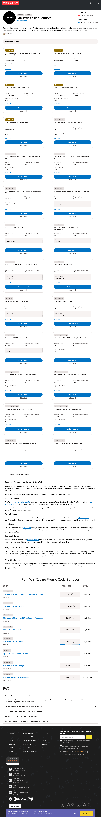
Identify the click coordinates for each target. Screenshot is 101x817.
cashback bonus (33, 540)
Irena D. (11, 34)
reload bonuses (83, 518)
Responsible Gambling (30, 751)
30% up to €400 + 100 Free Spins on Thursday (21, 264)
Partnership (45, 733)
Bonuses (12, 744)
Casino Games (13, 737)
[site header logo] (10, 3)
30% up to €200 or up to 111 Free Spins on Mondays (72, 191)
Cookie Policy (27, 747)
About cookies (71, 813)
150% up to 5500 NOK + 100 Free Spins (67, 53)
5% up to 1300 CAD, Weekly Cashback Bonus (20, 443)
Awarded (21, 15)
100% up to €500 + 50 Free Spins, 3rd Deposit (21, 375)
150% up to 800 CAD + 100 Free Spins (67, 88)
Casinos (11, 733)
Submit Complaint (28, 737)
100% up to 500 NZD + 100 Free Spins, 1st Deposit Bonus (71, 157)
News (11, 751)
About (43, 737)
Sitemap (44, 747)
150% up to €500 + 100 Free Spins (16, 122)
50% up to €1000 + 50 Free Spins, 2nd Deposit (70, 338)
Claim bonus (22, 73)
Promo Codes (22, 21)
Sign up (89, 737)
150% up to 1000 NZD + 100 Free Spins (18, 88)
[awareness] (20, 799)
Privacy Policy (27, 744)
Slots (11, 740)
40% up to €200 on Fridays (63, 264)
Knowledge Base (28, 733)
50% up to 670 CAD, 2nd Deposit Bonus (18, 409)
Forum (11, 747)
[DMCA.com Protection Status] (15, 806)
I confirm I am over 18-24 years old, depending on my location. (76, 741)
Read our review (91, 15)
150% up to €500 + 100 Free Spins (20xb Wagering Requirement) (22, 54)
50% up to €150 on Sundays (63, 301)
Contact (44, 740)
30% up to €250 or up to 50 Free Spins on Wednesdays (68, 228)
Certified (28, 15)
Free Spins (27, 528)
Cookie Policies (78, 751)
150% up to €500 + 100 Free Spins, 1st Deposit (70, 122)
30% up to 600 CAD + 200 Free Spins (17, 338)
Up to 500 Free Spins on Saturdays (17, 301)
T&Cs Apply (23, 76)
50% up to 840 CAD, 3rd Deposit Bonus (67, 409)
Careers (44, 744)
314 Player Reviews (92, 22)
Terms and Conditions (30, 740)
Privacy (69, 751)
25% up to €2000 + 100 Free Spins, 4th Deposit (70, 375)
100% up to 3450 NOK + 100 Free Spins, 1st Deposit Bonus (23, 192)
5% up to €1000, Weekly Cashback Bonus (68, 443)
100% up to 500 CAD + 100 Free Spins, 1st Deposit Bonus (22, 157)
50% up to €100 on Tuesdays (15, 228)
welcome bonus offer (23, 502)
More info (8, 69)
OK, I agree (86, 813)
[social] (62, 805)
